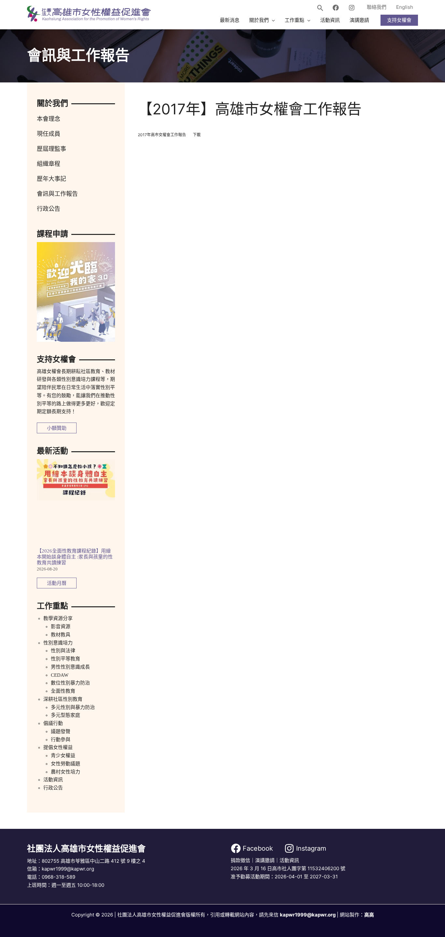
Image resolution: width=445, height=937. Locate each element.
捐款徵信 (240, 860)
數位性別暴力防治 (70, 682)
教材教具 (60, 634)
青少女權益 (63, 755)
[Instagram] (351, 7)
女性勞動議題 (65, 763)
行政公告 (48, 209)
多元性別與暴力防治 (73, 707)
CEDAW (59, 675)
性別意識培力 (58, 642)
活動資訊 (53, 779)
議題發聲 (60, 731)
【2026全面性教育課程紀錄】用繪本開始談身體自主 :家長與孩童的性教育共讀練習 (75, 556)
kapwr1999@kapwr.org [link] (308, 915)
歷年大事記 (51, 179)
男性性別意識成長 (70, 667)
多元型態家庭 (65, 715)
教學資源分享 (58, 618)
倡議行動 (53, 723)
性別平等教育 (65, 658)
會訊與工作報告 (57, 194)
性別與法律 (63, 650)
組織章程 (48, 164)
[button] (320, 8)
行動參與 (60, 739)
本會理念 (48, 119)
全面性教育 (63, 691)
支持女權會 (399, 20)
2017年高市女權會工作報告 (162, 134)
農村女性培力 (65, 771)
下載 (197, 134)
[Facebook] (335, 7)
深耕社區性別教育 (62, 699)
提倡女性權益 (58, 747)
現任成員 (48, 134)
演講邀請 (265, 860)
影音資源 (60, 626)
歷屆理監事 (51, 149)
